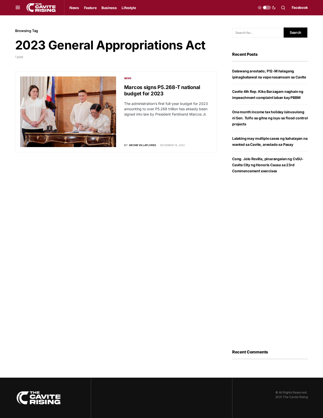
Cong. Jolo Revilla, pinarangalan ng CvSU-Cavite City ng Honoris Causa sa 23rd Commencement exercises (268, 165)
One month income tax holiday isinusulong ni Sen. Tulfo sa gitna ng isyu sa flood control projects (270, 118)
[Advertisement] (270, 261)
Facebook (300, 7)
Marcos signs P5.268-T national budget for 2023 (162, 90)
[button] (17, 8)
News (127, 78)
